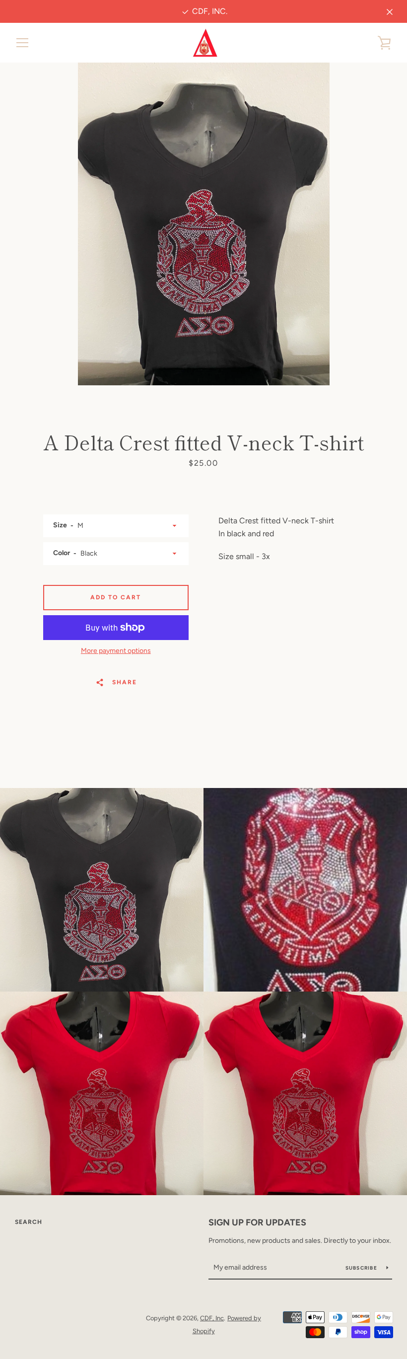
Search (28, 1221)
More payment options (116, 650)
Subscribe (362, 1268)
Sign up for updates (257, 1222)
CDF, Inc (212, 1318)
